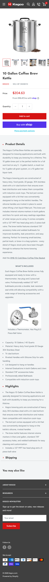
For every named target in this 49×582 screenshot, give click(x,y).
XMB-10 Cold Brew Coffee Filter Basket (27, 258)
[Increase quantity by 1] (29, 106)
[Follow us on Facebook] (4, 547)
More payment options (24, 131)
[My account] (33, 4)
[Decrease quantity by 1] (15, 106)
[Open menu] (4, 4)
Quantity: (7, 106)
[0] (44, 4)
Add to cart (24, 116)
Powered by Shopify (10, 576)
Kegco (6, 84)
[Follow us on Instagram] (9, 547)
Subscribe (11, 526)
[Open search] (28, 4)
